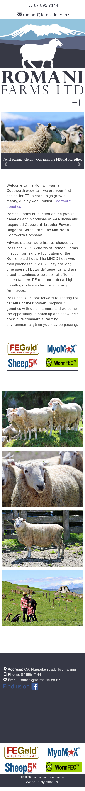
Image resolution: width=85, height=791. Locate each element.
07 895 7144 (46, 5)
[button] (7, 140)
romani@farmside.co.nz (46, 14)
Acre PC (53, 782)
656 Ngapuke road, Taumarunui (50, 669)
